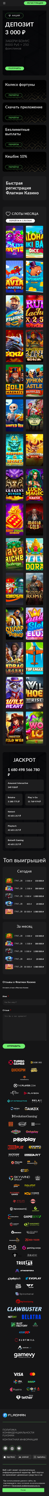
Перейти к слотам (20, 221)
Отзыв (6, 1010)
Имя (5, 996)
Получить (14, 68)
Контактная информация (20, 1440)
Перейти (14, 95)
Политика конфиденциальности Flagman (18, 1433)
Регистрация (35, 3)
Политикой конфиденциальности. (26, 1486)
